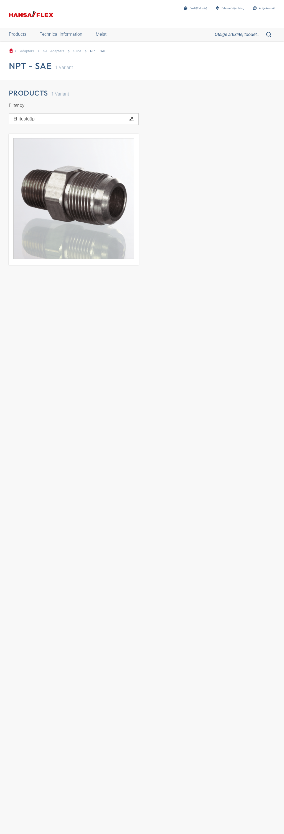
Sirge (77, 51)
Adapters (27, 51)
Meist (101, 34)
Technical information (61, 34)
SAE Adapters (53, 51)
